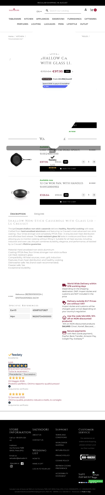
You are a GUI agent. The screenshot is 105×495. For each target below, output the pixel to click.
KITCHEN (28, 19)
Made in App (86, 492)
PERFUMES (22, 24)
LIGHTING (36, 24)
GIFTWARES (90, 19)
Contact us (38, 440)
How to (36, 458)
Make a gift (38, 464)
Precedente (15, 374)
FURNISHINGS (74, 19)
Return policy (62, 450)
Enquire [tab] (39, 213)
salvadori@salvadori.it (18, 458)
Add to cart (68, 202)
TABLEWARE (15, 19)
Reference (19, 294)
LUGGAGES (49, 24)
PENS (61, 24)
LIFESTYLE (72, 24)
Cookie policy (62, 461)
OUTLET (84, 24)
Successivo (29, 374)
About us (37, 435)
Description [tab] (18, 213)
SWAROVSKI (58, 19)
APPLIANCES (42, 19)
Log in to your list (41, 469)
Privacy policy (63, 455)
